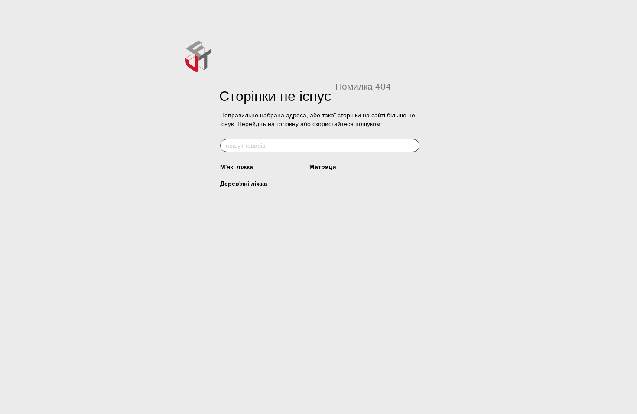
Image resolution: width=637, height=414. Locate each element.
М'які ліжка (236, 166)
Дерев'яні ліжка (243, 183)
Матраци (322, 166)
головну (287, 123)
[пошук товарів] (412, 145)
